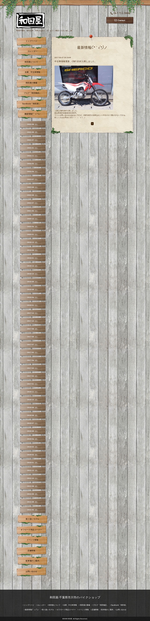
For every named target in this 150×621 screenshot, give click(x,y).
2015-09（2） (32, 486)
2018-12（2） (32, 266)
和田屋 (70, 619)
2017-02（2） (32, 376)
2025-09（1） (32, 124)
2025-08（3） (32, 132)
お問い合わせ (31, 571)
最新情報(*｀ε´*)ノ (32, 114)
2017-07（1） (32, 345)
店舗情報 (31, 550)
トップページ (31, 41)
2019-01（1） (32, 258)
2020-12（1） (32, 219)
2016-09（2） (32, 407)
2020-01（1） (32, 234)
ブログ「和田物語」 (32, 93)
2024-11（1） (32, 156)
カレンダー (32, 51)
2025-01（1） (32, 148)
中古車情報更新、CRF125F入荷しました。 (75, 61)
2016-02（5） (32, 455)
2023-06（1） (32, 187)
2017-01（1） (32, 384)
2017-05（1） (32, 352)
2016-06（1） (32, 431)
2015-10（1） (32, 478)
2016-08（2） (32, 415)
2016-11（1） (32, 392)
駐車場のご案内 (32, 561)
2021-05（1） (32, 211)
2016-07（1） (32, 423)
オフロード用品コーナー (31, 529)
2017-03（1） (32, 368)
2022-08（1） (32, 195)
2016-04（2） (32, 439)
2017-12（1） (32, 313)
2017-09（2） (32, 329)
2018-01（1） (32, 305)
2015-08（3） (32, 494)
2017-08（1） (32, 337)
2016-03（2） (32, 447)
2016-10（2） (32, 400)
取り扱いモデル (32, 519)
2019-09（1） (32, 250)
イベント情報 (32, 540)
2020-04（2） (32, 227)
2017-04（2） (32, 360)
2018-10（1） (32, 274)
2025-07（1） (32, 140)
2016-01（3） (32, 463)
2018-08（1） (32, 282)
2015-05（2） (32, 510)
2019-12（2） (32, 242)
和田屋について (31, 62)
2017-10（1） (32, 321)
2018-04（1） (32, 297)
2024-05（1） (32, 164)
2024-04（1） (32, 171)
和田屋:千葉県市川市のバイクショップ (75, 597)
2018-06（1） (32, 289)
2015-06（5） (32, 502)
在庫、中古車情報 (32, 72)
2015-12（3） (32, 470)
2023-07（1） (32, 179)
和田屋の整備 (31, 83)
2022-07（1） (32, 203)
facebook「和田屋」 (31, 104)
